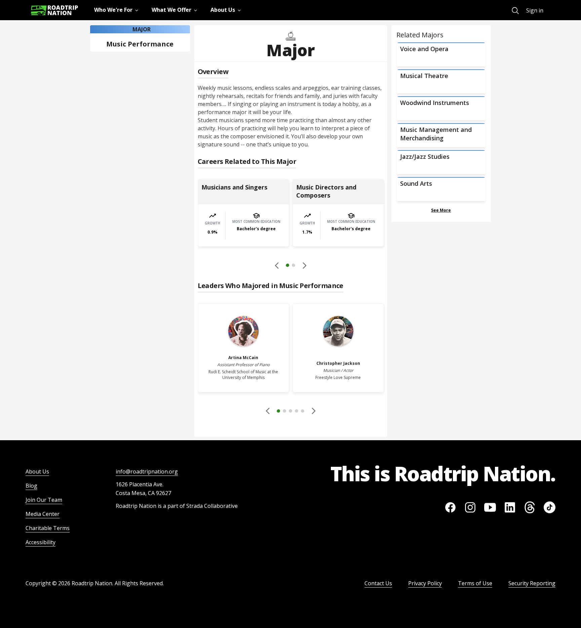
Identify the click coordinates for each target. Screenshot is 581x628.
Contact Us (378, 583)
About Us (37, 471)
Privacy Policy (425, 583)
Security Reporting (531, 583)
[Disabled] (277, 265)
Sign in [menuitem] (534, 10)
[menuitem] (515, 10)
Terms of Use (475, 583)
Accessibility (40, 542)
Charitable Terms (48, 528)
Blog (31, 485)
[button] (290, 266)
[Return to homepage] (54, 10)
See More (441, 210)
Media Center (43, 514)
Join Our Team (44, 499)
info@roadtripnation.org (147, 471)
